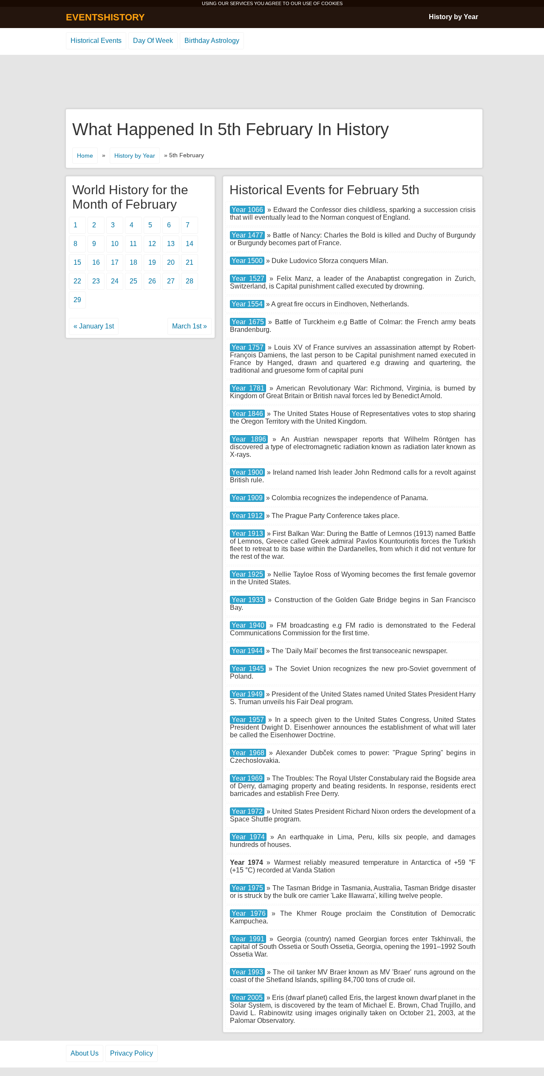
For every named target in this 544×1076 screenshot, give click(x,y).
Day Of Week (153, 40)
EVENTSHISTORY (105, 17)
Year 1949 (247, 694)
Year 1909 (247, 497)
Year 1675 (248, 322)
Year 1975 (247, 888)
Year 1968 (248, 752)
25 (133, 281)
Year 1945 (248, 668)
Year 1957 (248, 719)
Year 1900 (247, 472)
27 (171, 281)
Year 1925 (247, 574)
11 (133, 243)
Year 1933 (248, 599)
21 (189, 262)
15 (77, 262)
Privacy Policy (131, 1053)
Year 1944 (247, 650)
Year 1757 (248, 347)
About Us (85, 1053)
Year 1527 (248, 278)
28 (189, 281)
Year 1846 (247, 413)
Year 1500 (247, 260)
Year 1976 (249, 913)
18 (133, 262)
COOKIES (332, 3)
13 (171, 243)
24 (115, 281)
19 (152, 262)
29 (77, 299)
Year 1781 (248, 388)
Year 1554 (247, 304)
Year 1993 (247, 972)
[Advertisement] (272, 82)
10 (115, 243)
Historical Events (96, 40)
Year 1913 (247, 533)
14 (189, 243)
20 (171, 262)
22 (77, 281)
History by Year (453, 16)
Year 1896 (249, 439)
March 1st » (189, 326)
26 (152, 281)
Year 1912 (247, 515)
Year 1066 (247, 209)
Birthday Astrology (211, 40)
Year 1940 (248, 625)
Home (85, 155)
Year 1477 (247, 235)
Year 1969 (247, 778)
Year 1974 (248, 837)
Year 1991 (248, 939)
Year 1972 (247, 811)
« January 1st (94, 326)
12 (152, 243)
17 (115, 262)
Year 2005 (247, 997)
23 (96, 281)
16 (96, 262)
